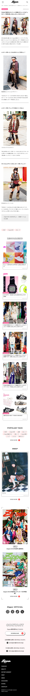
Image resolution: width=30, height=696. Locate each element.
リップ (8, 436)
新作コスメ (21, 436)
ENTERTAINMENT (6, 672)
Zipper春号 (24, 434)
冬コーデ (18, 229)
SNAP (4, 229)
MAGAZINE (4, 680)
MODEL (3, 683)
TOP (2, 5)
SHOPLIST (4, 686)
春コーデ (17, 434)
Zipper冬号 (10, 229)
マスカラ (14, 436)
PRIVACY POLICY (4, 691)
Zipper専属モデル (8, 434)
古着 (19, 431)
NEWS (3, 678)
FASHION (6, 5)
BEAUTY (3, 669)
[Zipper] (15, 2)
